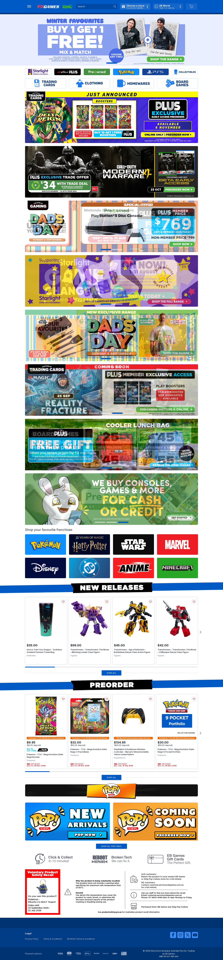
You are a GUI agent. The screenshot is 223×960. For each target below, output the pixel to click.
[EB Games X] (188, 935)
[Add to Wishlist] (63, 601)
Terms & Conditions (52, 939)
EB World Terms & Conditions (81, 939)
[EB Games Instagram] (180, 935)
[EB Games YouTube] (195, 935)
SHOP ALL (111, 673)
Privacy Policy (31, 939)
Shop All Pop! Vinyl (111, 846)
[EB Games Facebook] (173, 935)
